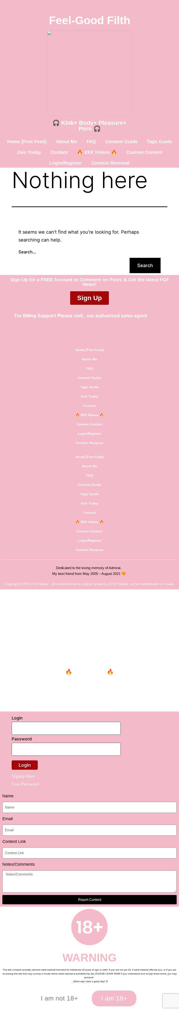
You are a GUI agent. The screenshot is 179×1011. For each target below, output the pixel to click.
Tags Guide (159, 141)
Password (22, 738)
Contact (59, 152)
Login (17, 718)
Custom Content (144, 152)
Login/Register (65, 163)
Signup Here (23, 776)
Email (7, 818)
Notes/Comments (18, 864)
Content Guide (121, 141)
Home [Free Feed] (27, 141)
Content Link (14, 841)
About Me (66, 141)
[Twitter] (79, 331)
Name (8, 796)
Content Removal (110, 163)
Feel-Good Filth (89, 20)
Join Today (29, 152)
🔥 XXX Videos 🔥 (97, 152)
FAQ (91, 141)
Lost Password (25, 783)
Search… (27, 251)
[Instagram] (99, 331)
